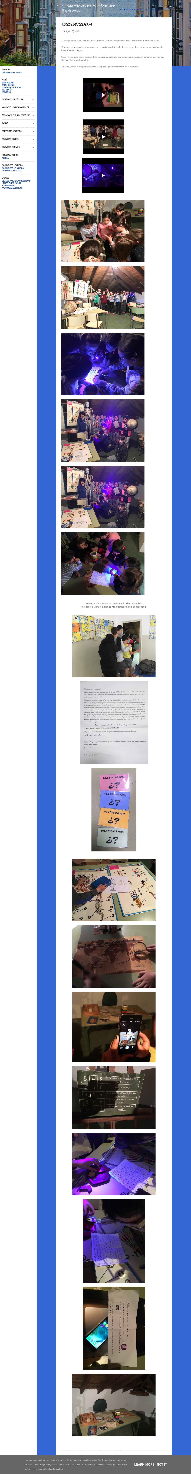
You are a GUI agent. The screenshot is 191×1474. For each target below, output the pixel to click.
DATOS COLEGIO (8, 85)
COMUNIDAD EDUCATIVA (11, 88)
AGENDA (5, 158)
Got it (162, 1464)
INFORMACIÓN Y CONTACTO (133, 10)
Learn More (144, 1464)
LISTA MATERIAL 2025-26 (12, 73)
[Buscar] (170, 7)
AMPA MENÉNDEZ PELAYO (12, 188)
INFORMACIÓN (8, 83)
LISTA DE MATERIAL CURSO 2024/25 (16, 181)
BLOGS (153, 10)
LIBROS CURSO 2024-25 (11, 183)
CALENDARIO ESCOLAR (11, 171)
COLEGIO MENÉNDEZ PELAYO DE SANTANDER (88, 6)
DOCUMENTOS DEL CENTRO (13, 168)
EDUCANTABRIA (8, 186)
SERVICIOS (6, 92)
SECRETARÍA (7, 90)
